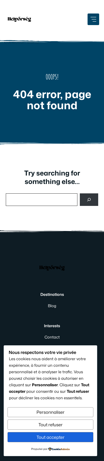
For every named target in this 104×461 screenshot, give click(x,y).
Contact (52, 337)
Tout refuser (50, 424)
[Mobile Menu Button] (93, 19)
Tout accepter (51, 437)
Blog (52, 305)
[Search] (89, 199)
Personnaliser (51, 412)
